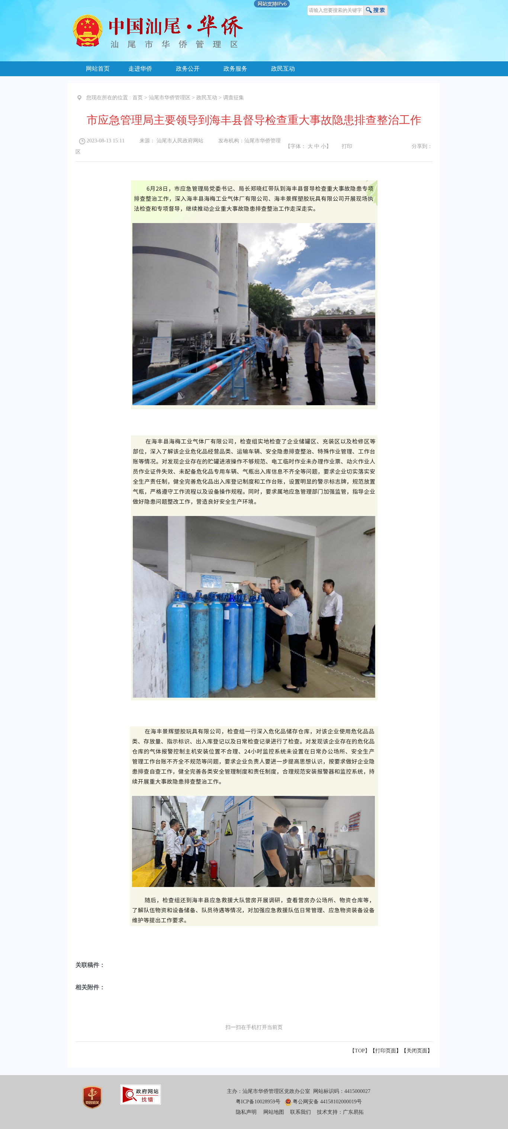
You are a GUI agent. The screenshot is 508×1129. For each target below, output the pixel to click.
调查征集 (233, 97)
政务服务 (235, 68)
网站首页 (98, 68)
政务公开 (188, 68)
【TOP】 (360, 1051)
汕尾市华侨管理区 (169, 97)
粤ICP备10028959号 (258, 1101)
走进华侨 (140, 68)
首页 (137, 97)
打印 (347, 146)
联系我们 (300, 1112)
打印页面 (385, 1051)
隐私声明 (246, 1112)
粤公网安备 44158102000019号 (327, 1101)
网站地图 (273, 1112)
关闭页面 (416, 1051)
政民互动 (283, 68)
